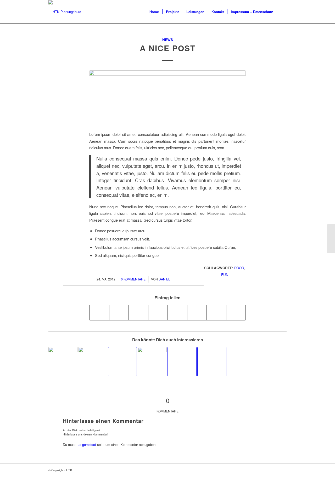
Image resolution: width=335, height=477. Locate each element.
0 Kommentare (133, 279)
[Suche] (281, 11)
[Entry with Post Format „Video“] (182, 361)
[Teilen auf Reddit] (216, 312)
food (239, 267)
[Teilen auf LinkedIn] (158, 312)
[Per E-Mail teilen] (236, 312)
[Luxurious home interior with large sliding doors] (167, 97)
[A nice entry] (152, 361)
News (167, 39)
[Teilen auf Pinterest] (138, 312)
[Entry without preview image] (211, 361)
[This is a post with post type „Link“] (122, 361)
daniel (164, 279)
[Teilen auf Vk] (197, 312)
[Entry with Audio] (62, 361)
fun (224, 274)
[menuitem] (154, 11)
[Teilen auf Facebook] (99, 312)
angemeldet (87, 444)
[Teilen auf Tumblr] (177, 312)
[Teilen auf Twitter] (119, 312)
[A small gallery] (92, 361)
